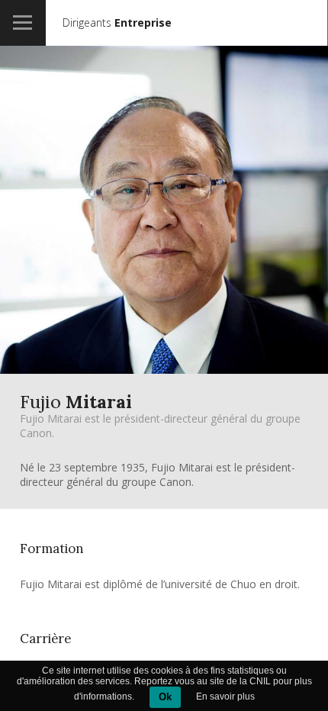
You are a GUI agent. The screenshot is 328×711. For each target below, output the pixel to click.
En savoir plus (225, 696)
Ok (165, 697)
